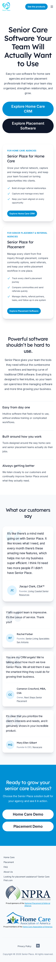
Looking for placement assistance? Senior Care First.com (26, 878)
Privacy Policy (24, 946)
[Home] (6, 6)
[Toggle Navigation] (51, 6)
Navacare (37, 747)
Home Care (9, 857)
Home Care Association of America (37, 927)
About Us (8, 871)
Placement (9, 862)
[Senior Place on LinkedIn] (38, 946)
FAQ (6, 867)
